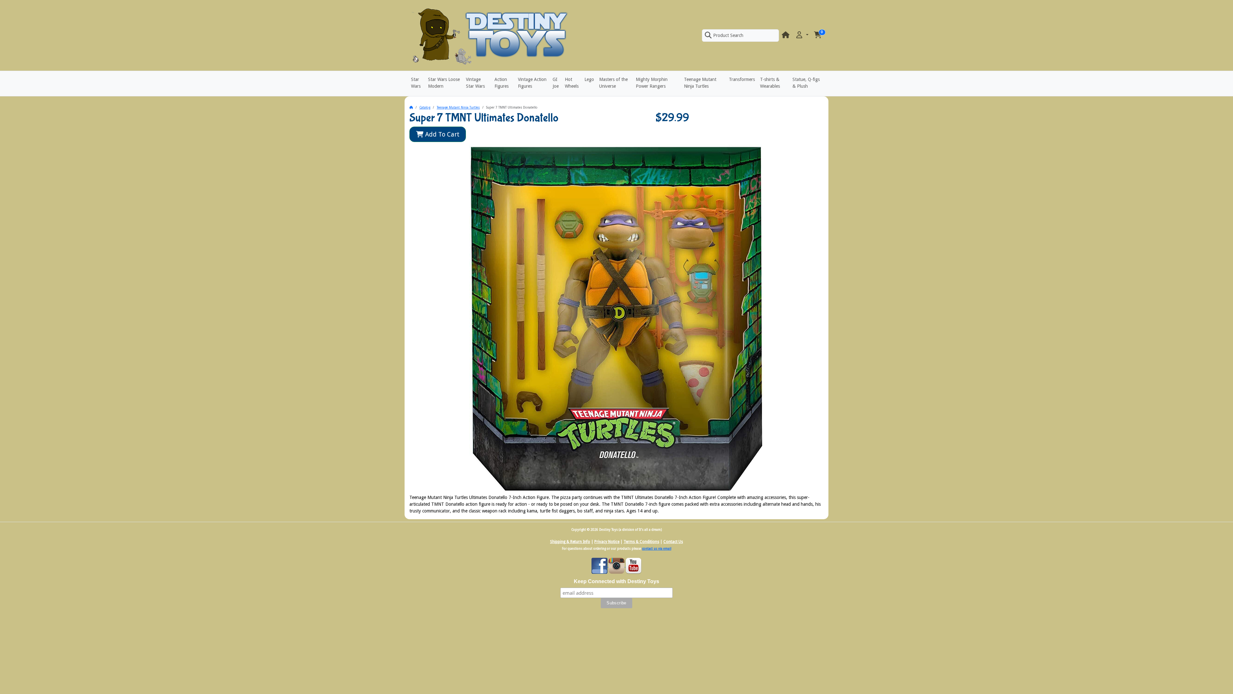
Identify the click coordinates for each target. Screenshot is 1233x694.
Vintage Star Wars (475, 83)
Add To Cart (441, 134)
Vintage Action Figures (532, 83)
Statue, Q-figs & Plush (806, 83)
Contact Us (673, 541)
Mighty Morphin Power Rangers (652, 83)
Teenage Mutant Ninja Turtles (700, 83)
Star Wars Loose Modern (444, 83)
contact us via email (656, 548)
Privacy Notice (606, 541)
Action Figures (501, 83)
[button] (801, 35)
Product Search (728, 35)
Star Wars (416, 83)
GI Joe (556, 83)
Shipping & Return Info (570, 541)
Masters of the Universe (613, 83)
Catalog (424, 107)
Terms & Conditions (641, 541)
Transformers (742, 79)
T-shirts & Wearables (770, 83)
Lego (589, 79)
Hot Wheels (572, 83)
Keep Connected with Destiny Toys (616, 581)
